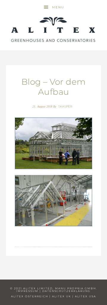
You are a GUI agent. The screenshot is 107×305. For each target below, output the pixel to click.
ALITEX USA (85, 296)
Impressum (27, 291)
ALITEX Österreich (29, 296)
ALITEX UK (61, 296)
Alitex (53, 29)
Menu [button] (58, 7)
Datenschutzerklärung (66, 291)
